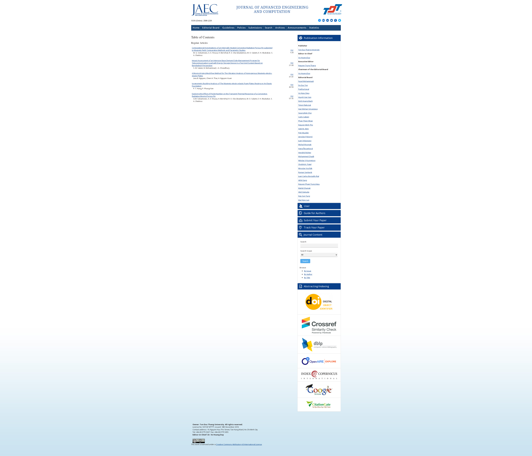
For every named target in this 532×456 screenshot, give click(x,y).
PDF (292, 50)
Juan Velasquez (304, 140)
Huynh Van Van (304, 97)
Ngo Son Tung (304, 196)
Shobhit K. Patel (304, 164)
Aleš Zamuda (303, 192)
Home (196, 28)
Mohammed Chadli (306, 156)
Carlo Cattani (303, 117)
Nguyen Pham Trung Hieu (309, 184)
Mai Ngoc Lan (303, 200)
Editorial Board (210, 28)
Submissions (255, 28)
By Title (307, 277)
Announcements (297, 28)
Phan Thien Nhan (305, 121)
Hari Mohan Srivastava (308, 109)
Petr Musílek (303, 133)
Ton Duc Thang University (309, 49)
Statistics (314, 28)
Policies (241, 28)
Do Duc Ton (303, 85)
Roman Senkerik (305, 172)
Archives (280, 28)
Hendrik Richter (304, 152)
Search (268, 28)
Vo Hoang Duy (304, 57)
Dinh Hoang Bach (305, 101)
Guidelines (228, 28)
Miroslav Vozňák (305, 168)
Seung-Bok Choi (305, 113)
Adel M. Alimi (303, 128)
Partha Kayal (303, 89)
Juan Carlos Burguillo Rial (308, 176)
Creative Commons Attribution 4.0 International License (239, 444)
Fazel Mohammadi (306, 81)
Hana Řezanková (305, 148)
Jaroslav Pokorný (305, 136)
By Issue (307, 271)
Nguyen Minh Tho (305, 125)
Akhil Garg (302, 180)
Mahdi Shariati (304, 188)
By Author (308, 274)
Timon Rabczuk (304, 105)
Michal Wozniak (304, 144)
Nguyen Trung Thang (307, 65)
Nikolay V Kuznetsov (306, 160)
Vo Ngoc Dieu (303, 93)
